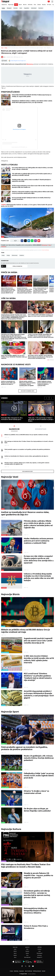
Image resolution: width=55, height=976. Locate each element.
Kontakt (43, 971)
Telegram (3, 246)
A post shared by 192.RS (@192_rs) (19, 147)
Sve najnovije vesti (27, 471)
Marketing (16, 971)
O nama (11, 971)
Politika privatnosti (37, 971)
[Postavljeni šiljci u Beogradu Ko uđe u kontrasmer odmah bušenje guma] (14, 408)
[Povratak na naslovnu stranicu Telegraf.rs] (5, 2)
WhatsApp (44, 245)
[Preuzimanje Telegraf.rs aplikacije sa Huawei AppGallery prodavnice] (38, 961)
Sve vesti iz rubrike (27, 390)
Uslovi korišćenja (45, 249)
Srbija (6, 47)
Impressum (21, 971)
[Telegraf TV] (33, 966)
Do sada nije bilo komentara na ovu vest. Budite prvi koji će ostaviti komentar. (20, 263)
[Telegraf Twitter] (25, 966)
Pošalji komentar (17, 266)
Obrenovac (14, 255)
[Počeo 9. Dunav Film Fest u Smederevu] (11, 933)
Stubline (22, 255)
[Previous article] (1, 488)
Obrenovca (29, 64)
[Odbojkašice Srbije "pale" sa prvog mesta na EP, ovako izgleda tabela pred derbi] (11, 780)
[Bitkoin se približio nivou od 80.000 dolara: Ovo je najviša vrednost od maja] (27, 612)
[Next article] (54, 488)
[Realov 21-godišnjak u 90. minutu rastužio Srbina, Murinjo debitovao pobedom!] (11, 763)
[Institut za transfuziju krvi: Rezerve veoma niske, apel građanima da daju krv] (9, 373)
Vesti (2, 47)
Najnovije (9, 476)
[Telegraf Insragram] (29, 966)
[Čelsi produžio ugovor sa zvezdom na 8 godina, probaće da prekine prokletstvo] (27, 729)
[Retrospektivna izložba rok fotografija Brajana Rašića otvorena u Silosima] (11, 915)
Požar (3, 255)
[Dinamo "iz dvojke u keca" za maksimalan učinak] (11, 798)
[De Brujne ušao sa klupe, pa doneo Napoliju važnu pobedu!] (11, 815)
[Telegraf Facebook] (22, 966)
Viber (49, 245)
